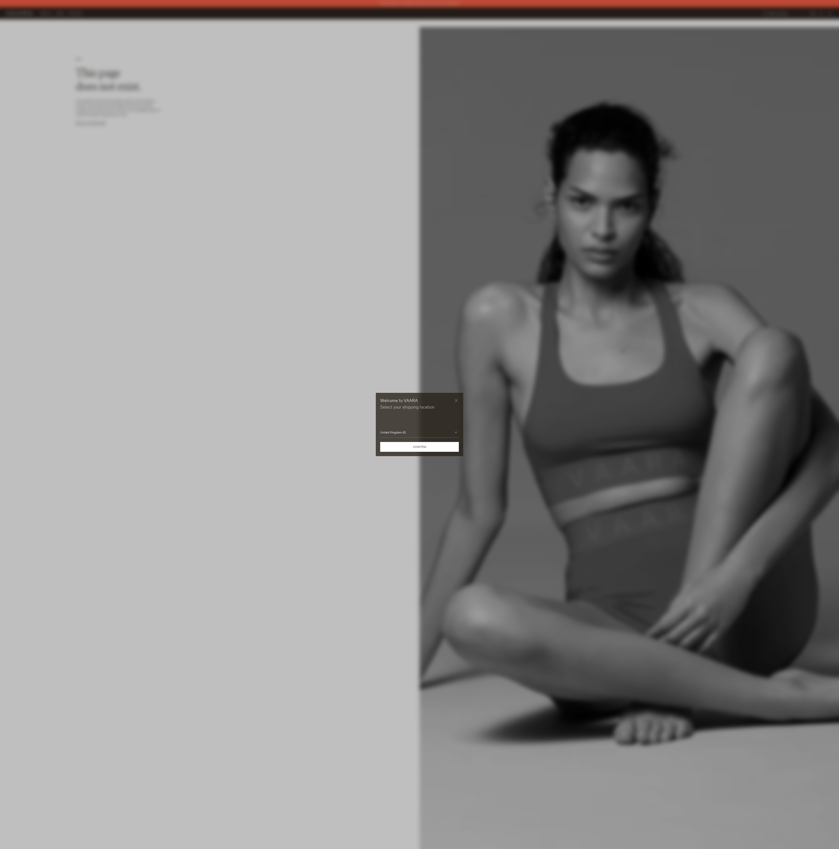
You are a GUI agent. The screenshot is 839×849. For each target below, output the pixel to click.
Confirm (419, 447)
